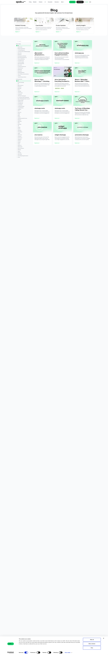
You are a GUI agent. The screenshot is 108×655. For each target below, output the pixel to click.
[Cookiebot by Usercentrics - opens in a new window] (10, 653)
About (62, 1)
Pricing (30, 1)
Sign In (87, 1)
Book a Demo (80, 1)
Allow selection (91, 643)
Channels (34, 1)
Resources (57, 1)
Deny (92, 647)
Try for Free (72, 1)
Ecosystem (50, 1)
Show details (67, 652)
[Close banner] (103, 638)
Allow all (92, 639)
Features (40, 1)
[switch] (38, 653)
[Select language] (91, 2)
